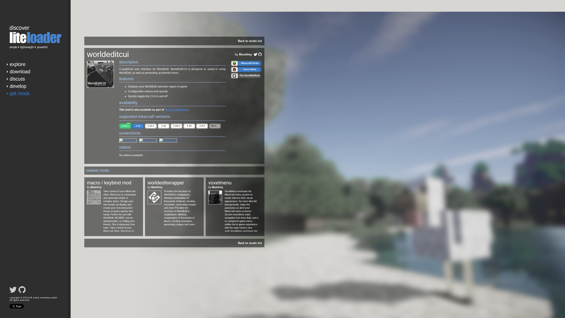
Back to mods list (250, 41)
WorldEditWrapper (166, 183)
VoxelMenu (220, 183)
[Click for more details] (94, 203)
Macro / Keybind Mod (109, 183)
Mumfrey (245, 54)
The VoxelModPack (176, 109)
